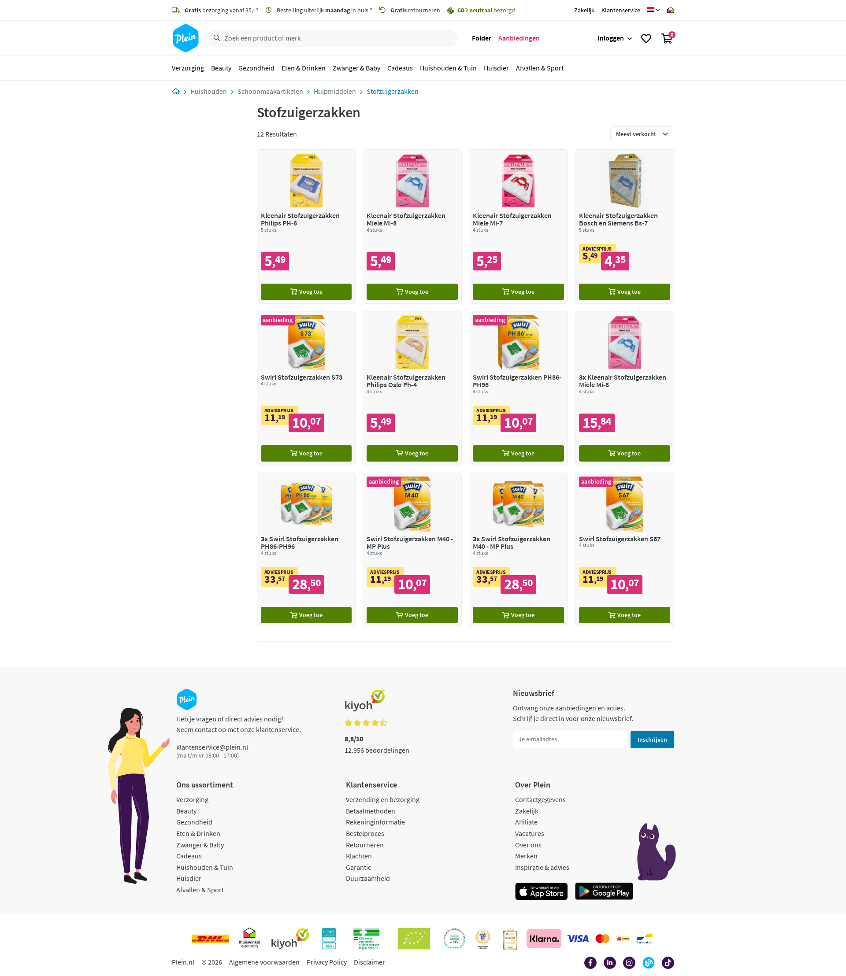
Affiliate (526, 821)
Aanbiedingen (519, 37)
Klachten (359, 855)
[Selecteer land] (653, 10)
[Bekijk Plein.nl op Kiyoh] (290, 939)
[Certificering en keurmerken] (414, 939)
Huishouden (208, 91)
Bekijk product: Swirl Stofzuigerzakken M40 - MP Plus (412, 550)
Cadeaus (400, 67)
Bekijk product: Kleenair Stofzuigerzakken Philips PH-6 (306, 226)
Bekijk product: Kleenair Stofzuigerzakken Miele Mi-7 (518, 226)
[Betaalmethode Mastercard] (602, 938)
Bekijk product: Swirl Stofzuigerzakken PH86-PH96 (518, 388)
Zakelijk (584, 10)
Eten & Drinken (304, 67)
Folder (481, 37)
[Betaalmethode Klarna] (544, 938)
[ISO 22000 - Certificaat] (454, 939)
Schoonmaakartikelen (270, 91)
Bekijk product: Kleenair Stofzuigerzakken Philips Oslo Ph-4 (412, 388)
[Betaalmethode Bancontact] (644, 938)
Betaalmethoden (370, 810)
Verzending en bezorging (382, 799)
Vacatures (529, 833)
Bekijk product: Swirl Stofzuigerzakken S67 (624, 550)
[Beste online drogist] (483, 939)
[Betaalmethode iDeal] (623, 938)
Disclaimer (369, 962)
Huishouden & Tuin (448, 67)
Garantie (358, 867)
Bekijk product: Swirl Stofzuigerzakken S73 (306, 388)
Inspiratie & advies (542, 867)
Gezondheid (256, 67)
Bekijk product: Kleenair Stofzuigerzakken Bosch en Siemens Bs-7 (624, 226)
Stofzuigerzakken (393, 91)
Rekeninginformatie (375, 821)
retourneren (415, 10)
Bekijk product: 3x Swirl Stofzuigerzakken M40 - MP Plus (518, 550)
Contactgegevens (540, 799)
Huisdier (496, 67)
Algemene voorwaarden (264, 962)
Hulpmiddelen (335, 91)
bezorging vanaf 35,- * (222, 10)
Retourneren (365, 844)
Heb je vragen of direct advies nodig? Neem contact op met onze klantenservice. (238, 724)
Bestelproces (365, 833)
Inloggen (610, 37)
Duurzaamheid (368, 878)
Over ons (528, 844)
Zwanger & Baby (356, 67)
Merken (526, 855)
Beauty (221, 67)
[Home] (176, 91)
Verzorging (188, 67)
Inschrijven (652, 739)
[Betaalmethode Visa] (578, 938)
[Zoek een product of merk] (215, 38)
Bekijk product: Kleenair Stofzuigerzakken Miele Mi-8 (412, 226)
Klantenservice (620, 10)
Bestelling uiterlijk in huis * (323, 10)
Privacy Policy (327, 962)
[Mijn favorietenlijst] (646, 38)
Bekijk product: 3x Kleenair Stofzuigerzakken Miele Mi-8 (624, 388)
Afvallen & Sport (540, 67)
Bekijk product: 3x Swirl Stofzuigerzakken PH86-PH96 (306, 550)
